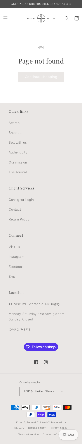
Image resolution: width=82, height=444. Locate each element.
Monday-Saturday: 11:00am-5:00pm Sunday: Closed (37, 316)
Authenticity (18, 152)
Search (14, 123)
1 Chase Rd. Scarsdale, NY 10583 (34, 304)
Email (13, 276)
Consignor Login (21, 199)
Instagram (16, 256)
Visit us (14, 247)
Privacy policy (59, 428)
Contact (15, 209)
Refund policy (37, 428)
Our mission (18, 162)
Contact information (55, 434)
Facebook (16, 266)
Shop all (15, 132)
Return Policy (19, 219)
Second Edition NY (38, 422)
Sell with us (18, 142)
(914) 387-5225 (20, 329)
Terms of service (28, 434)
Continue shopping (41, 77)
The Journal (18, 172)
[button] (5, 18)
